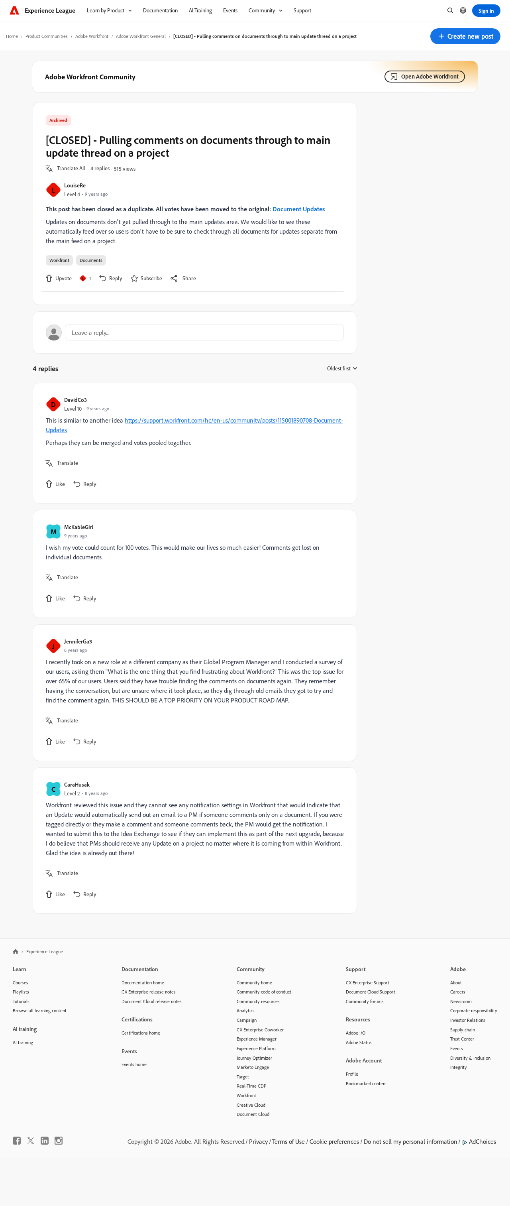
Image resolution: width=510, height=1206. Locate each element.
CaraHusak (77, 784)
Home (12, 36)
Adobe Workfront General (141, 36)
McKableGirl (78, 526)
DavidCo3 (75, 399)
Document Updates (299, 209)
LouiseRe (75, 185)
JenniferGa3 (78, 641)
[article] (193, 443)
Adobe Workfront (91, 36)
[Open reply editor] (195, 332)
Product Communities (47, 36)
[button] (465, 36)
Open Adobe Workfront (430, 76)
